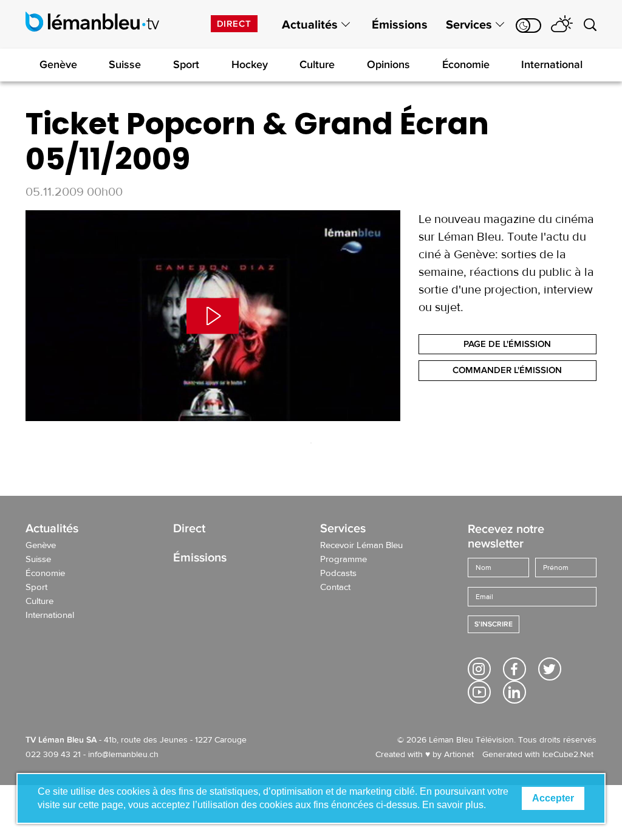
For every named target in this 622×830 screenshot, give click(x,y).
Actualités (310, 25)
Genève (58, 64)
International (552, 64)
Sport (186, 64)
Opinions (388, 64)
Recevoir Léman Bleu (361, 545)
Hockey (249, 64)
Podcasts (338, 573)
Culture (317, 64)
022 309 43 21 (53, 754)
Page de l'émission (507, 343)
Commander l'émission (507, 370)
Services (469, 25)
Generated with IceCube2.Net (537, 754)
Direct (234, 23)
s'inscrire (493, 624)
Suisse (125, 64)
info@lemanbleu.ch (123, 754)
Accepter (553, 798)
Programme (343, 559)
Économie (466, 64)
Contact (335, 587)
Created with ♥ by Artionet (424, 754)
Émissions (400, 25)
